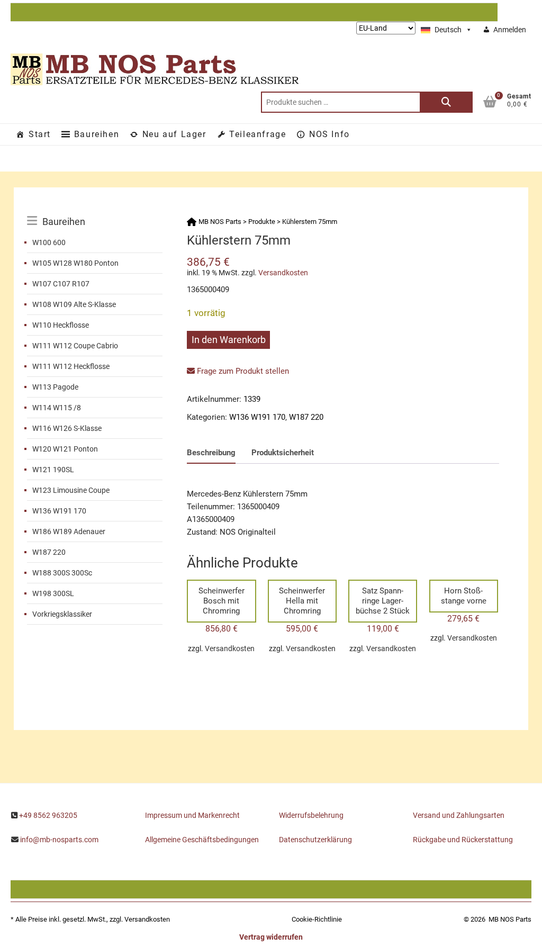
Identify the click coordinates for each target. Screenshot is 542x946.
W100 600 (49, 242)
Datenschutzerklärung (315, 839)
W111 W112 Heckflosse (71, 366)
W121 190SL (53, 469)
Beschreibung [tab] (211, 452)
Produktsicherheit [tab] (282, 452)
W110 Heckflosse (60, 325)
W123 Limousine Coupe (71, 490)
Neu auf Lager (174, 134)
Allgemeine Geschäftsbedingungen (202, 839)
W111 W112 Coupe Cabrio (75, 345)
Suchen (446, 102)
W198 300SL (53, 593)
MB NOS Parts (510, 919)
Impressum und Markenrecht (192, 815)
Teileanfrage (257, 134)
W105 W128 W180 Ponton (75, 263)
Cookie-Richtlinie (317, 919)
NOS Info (329, 134)
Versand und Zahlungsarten (458, 815)
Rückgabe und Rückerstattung (463, 839)
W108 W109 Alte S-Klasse (74, 304)
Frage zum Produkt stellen (242, 371)
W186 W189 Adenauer (68, 531)
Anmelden (509, 29)
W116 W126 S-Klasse (67, 428)
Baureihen (96, 134)
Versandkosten (283, 272)
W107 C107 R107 (60, 284)
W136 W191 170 (59, 511)
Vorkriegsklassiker (62, 614)
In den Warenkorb (229, 339)
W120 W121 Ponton (65, 449)
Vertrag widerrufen (271, 937)
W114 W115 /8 (56, 407)
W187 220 (49, 552)
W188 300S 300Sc (62, 573)
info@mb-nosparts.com (59, 839)
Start (40, 134)
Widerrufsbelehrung (311, 815)
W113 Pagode (55, 387)
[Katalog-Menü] (95, 209)
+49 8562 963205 (48, 815)
